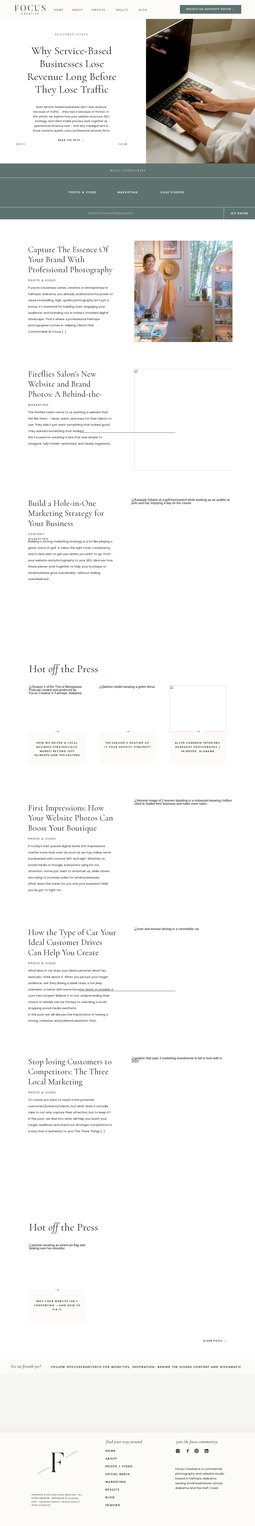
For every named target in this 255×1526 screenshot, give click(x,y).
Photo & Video (42, 280)
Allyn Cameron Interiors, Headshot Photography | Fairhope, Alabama (198, 747)
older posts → (215, 1340)
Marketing (38, 405)
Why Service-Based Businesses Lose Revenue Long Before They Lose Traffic (71, 70)
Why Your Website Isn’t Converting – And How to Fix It (57, 1305)
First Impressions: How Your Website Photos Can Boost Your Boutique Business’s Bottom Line (70, 823)
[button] (144, 10)
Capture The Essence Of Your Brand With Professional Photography (70, 259)
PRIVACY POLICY (70, 1501)
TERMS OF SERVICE (40, 1505)
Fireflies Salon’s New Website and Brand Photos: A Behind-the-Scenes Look (65, 389)
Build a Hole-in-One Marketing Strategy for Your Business (66, 513)
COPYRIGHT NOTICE (49, 1501)
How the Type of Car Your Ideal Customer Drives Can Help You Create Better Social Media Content (72, 952)
